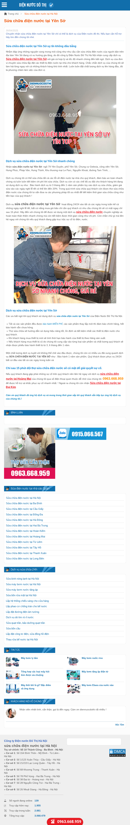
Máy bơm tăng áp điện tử (95, 671)
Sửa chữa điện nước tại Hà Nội (41, 13)
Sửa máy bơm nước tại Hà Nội (23, 584)
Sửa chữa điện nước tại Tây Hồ (23, 547)
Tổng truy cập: (17, 815)
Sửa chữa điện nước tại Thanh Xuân (26, 553)
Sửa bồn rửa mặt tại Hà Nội (21, 595)
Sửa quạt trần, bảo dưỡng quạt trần (25, 622)
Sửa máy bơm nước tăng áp (22, 589)
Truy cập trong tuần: (20, 810)
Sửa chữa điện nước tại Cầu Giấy (25, 508)
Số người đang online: (21, 800)
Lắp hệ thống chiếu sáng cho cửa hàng (27, 600)
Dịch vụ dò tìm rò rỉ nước (20, 617)
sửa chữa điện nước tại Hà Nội (30, 746)
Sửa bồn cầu (13, 628)
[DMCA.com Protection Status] (117, 756)
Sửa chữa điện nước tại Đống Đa (24, 514)
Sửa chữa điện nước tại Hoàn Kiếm (25, 530)
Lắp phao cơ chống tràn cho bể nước (26, 606)
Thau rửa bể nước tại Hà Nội (22, 639)
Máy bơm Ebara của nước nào (98, 685)
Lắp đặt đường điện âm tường (22, 611)
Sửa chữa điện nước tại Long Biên (25, 558)
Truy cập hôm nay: (19, 805)
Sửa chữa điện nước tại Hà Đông (24, 519)
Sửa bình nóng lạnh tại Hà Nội (22, 578)
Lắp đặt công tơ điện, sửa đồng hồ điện (27, 633)
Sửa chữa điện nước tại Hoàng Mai (25, 536)
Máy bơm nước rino (92, 658)
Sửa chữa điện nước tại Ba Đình (24, 503)
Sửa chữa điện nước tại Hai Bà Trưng (27, 525)
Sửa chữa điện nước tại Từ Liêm (24, 541)
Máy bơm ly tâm (29, 658)
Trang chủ (13, 13)
